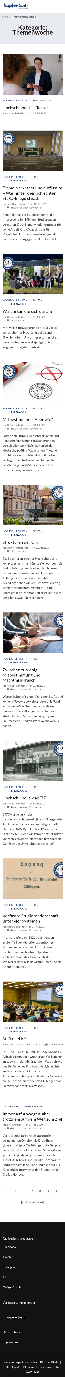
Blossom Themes (33, 1366)
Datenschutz (11, 1332)
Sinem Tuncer (14, 1044)
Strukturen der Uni (20, 542)
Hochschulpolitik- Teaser (25, 107)
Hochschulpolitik (15, 100)
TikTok (7, 1277)
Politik (37, 177)
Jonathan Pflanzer (16, 203)
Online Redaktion (16, 113)
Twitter (8, 1257)
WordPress (32, 1371)
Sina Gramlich (14, 1124)
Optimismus (10, 1106)
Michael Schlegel (16, 926)
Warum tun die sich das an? (28, 311)
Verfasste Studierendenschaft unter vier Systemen (30, 918)
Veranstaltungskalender (19, 1302)
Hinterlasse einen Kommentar (26, 207)
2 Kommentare (18, 551)
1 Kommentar (17, 320)
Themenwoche (42, 100)
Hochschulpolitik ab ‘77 (24, 797)
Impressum (10, 1342)
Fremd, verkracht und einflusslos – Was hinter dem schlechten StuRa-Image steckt (33, 193)
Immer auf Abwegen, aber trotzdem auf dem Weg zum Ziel (32, 1116)
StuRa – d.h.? (14, 1038)
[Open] (60, 6)
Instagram (9, 1267)
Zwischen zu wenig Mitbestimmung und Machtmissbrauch (22, 675)
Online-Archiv (12, 1287)
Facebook (9, 1247)
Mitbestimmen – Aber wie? (28, 419)
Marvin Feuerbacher (17, 547)
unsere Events (17, 1317)
